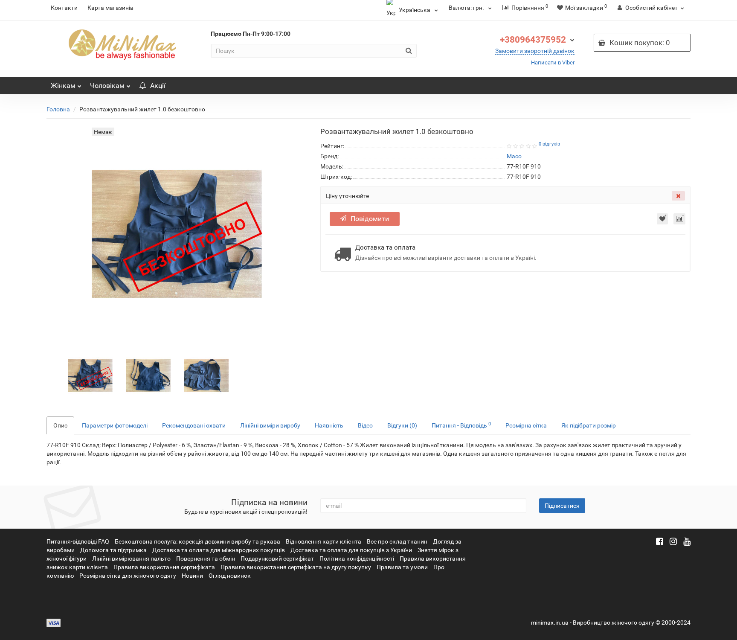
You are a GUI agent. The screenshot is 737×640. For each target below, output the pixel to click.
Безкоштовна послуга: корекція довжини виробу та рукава (197, 541)
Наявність (329, 425)
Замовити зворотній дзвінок (535, 50)
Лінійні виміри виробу (270, 425)
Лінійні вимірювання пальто (131, 558)
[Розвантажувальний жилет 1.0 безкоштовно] (90, 375)
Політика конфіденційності (356, 558)
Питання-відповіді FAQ (77, 541)
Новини (192, 575)
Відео (365, 425)
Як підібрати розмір (588, 425)
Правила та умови (402, 567)
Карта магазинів (110, 7)
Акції (157, 85)
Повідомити (370, 219)
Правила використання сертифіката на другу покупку (296, 567)
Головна (58, 109)
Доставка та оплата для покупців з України (351, 550)
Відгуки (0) (402, 425)
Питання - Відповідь (461, 425)
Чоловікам (107, 85)
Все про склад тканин (397, 541)
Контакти (64, 7)
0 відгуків (549, 144)
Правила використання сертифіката (164, 567)
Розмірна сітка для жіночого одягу (127, 575)
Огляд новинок (230, 575)
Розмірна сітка (526, 425)
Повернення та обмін (205, 558)
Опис (60, 425)
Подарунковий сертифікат (277, 558)
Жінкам (63, 85)
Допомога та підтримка (113, 550)
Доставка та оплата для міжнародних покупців (218, 550)
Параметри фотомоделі (115, 425)
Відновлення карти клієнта (323, 541)
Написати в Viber (553, 62)
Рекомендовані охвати (194, 425)
